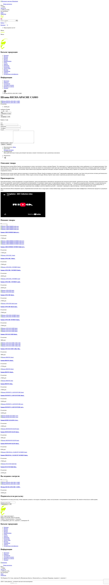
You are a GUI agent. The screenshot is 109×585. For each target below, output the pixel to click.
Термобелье (7, 71)
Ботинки (6, 55)
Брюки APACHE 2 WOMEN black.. (11, 270)
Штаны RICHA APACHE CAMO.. (10, 487)
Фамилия (3, 126)
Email (2, 130)
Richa (14, 147)
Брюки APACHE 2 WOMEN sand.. (10, 282)
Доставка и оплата (9, 85)
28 (3, 111)
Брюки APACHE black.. (7, 295)
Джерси (6, 72)
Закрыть (3, 144)
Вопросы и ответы (9, 86)
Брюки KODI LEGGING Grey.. (9, 420)
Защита (6, 64)
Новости (6, 82)
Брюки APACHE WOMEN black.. (10, 319)
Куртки (6, 58)
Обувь (5, 62)
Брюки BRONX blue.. (7, 384)
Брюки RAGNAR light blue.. (9, 467)
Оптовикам (7, 83)
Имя (2, 124)
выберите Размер (5, 109)
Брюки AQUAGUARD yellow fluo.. (10, 348)
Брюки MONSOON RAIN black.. (10, 432)
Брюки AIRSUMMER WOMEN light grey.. (13, 247)
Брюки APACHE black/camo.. (9, 306)
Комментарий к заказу (7, 142)
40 (7, 111)
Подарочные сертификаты (11, 74)
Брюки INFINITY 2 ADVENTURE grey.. (12, 407)
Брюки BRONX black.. (7, 360)
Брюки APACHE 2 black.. (8, 258)
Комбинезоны (7, 61)
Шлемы (6, 57)
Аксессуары (7, 68)
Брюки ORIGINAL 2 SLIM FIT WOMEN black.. (14, 455)
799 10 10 (3, 8)
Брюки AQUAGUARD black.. (9, 334)
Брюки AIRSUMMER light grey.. (10, 232)
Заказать (9, 144)
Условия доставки (9, 150)
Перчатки (6, 65)
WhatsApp (3, 14)
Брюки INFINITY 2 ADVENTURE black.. (12, 395)
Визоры (6, 69)
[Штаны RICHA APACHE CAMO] (10, 101)
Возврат (6, 88)
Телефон (3, 128)
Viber (2, 12)
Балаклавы (7, 67)
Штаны (6, 59)
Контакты (6, 81)
